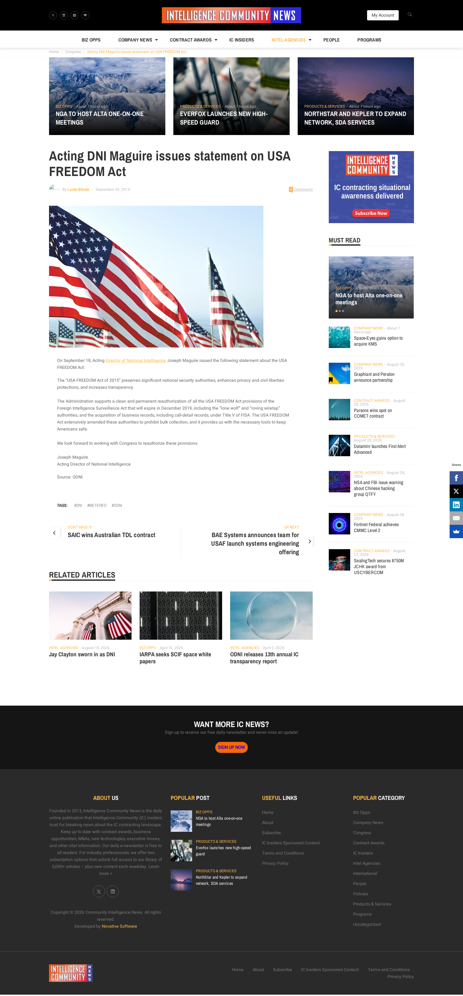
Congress (73, 52)
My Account (383, 15)
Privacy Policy (275, 863)
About (267, 822)
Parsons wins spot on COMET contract (373, 413)
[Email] (456, 518)
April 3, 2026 (273, 648)
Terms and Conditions (283, 853)
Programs (369, 39)
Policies (360, 894)
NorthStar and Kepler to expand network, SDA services (355, 118)
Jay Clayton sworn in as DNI (82, 654)
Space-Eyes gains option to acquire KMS (378, 341)
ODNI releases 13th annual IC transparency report (264, 657)
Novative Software (119, 926)
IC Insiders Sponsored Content (291, 843)
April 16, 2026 (171, 648)
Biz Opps (91, 39)
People (331, 39)
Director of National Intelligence (136, 360)
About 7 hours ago (91, 106)
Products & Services (200, 106)
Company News (135, 39)
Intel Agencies (289, 39)
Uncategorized (367, 924)
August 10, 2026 (96, 648)
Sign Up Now (231, 747)
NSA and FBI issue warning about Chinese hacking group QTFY (378, 488)
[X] (456, 491)
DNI (79, 505)
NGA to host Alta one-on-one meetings (100, 118)
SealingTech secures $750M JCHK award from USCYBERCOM (379, 566)
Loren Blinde (78, 189)
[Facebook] (456, 478)
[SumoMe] (456, 531)
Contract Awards (191, 39)
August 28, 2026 (368, 440)
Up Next (291, 527)
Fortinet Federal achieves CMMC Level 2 (376, 527)
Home (54, 52)
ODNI (118, 505)
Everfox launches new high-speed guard (224, 118)
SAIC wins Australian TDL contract (112, 534)
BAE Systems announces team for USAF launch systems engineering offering (255, 543)
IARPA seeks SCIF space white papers (175, 657)
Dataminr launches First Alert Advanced (380, 449)
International (365, 873)
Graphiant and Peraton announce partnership (374, 377)
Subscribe (271, 833)
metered (97, 505)
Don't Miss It (80, 527)
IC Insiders (241, 39)
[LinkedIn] (456, 504)
